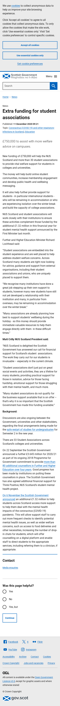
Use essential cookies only (30, 55)
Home (5, 97)
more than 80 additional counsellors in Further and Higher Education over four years (29, 465)
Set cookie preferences (30, 63)
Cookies (47, 656)
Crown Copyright (11, 663)
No (10, 599)
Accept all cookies (30, 45)
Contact (35, 656)
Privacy (51, 663)
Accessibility (9, 656)
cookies (15, 5)
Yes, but (13, 606)
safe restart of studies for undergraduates (30, 429)
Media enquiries (10, 567)
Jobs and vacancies (33, 663)
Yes (11, 591)
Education (30, 131)
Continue (9, 618)
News (14, 97)
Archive (22, 656)
